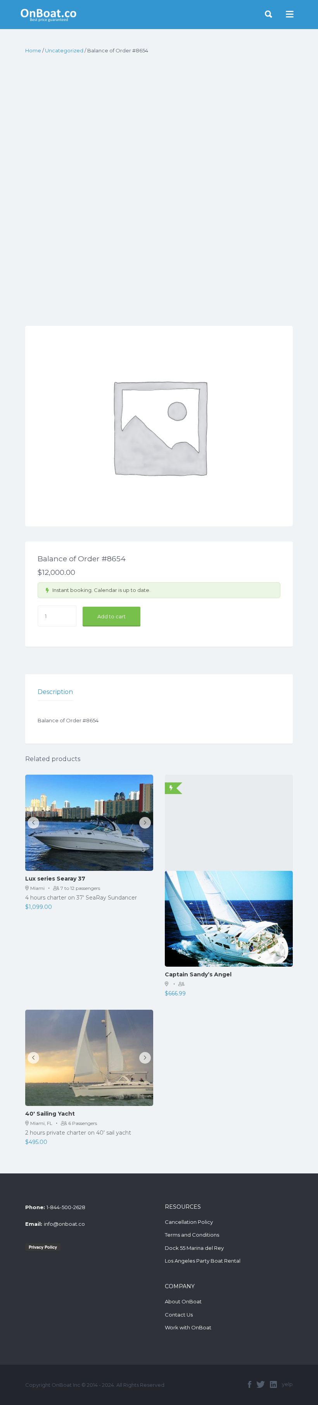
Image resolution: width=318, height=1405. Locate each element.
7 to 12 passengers (80, 888)
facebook (249, 1384)
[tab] (55, 692)
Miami (37, 888)
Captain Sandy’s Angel (198, 974)
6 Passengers (82, 1123)
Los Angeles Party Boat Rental (202, 1261)
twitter (260, 1384)
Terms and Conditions (192, 1235)
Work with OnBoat (188, 1327)
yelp (287, 1384)
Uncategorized (64, 50)
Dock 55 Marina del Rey (194, 1248)
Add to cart (111, 616)
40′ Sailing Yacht (50, 1113)
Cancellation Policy (189, 1222)
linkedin (273, 1384)
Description (55, 692)
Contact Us (179, 1315)
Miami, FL (41, 1123)
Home (33, 50)
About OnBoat (183, 1301)
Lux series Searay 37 (55, 878)
